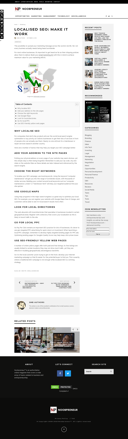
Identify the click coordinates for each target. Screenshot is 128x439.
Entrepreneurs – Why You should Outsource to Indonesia (33, 286)
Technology (64, 16)
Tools (41, 1)
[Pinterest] (2, 26)
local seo (18, 271)
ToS (73, 418)
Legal (87, 153)
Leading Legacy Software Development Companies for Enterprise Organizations (101, 73)
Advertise (48, 1)
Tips (86, 196)
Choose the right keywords (27, 113)
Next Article (64, 281)
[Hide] (0, 40)
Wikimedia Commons (39, 96)
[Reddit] (2, 22)
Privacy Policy (61, 418)
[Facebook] (2, 11)
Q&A (86, 181)
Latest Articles (27, 1)
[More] (2, 37)
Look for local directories (26, 118)
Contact (57, 1)
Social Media (89, 190)
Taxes (87, 193)
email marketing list (46, 55)
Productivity (89, 178)
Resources (89, 184)
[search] (111, 371)
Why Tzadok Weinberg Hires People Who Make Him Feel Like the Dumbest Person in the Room (102, 37)
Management (49, 16)
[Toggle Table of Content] (76, 104)
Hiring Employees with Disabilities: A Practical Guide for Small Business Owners (102, 85)
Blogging (88, 135)
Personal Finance (91, 175)
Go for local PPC (23, 121)
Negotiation (89, 162)
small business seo (33, 271)
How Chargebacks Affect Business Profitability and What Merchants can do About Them (102, 50)
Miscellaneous (78, 16)
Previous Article (31, 281)
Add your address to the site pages (30, 111)
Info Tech (88, 147)
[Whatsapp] (2, 30)
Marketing (36, 16)
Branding (88, 138)
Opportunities (22, 16)
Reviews (88, 187)
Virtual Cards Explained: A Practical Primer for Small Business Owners (101, 62)
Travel (87, 202)
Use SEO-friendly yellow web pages (30, 123)
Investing (88, 150)
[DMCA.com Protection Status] (61, 389)
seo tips (24, 271)
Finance (88, 141)
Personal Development (93, 172)
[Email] (2, 33)
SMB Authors (21, 38)
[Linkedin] (2, 19)
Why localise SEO (24, 108)
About (17, 1)
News (87, 165)
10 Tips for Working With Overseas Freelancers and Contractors (61, 286)
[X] (2, 15)
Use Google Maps (24, 116)
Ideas (36, 1)
